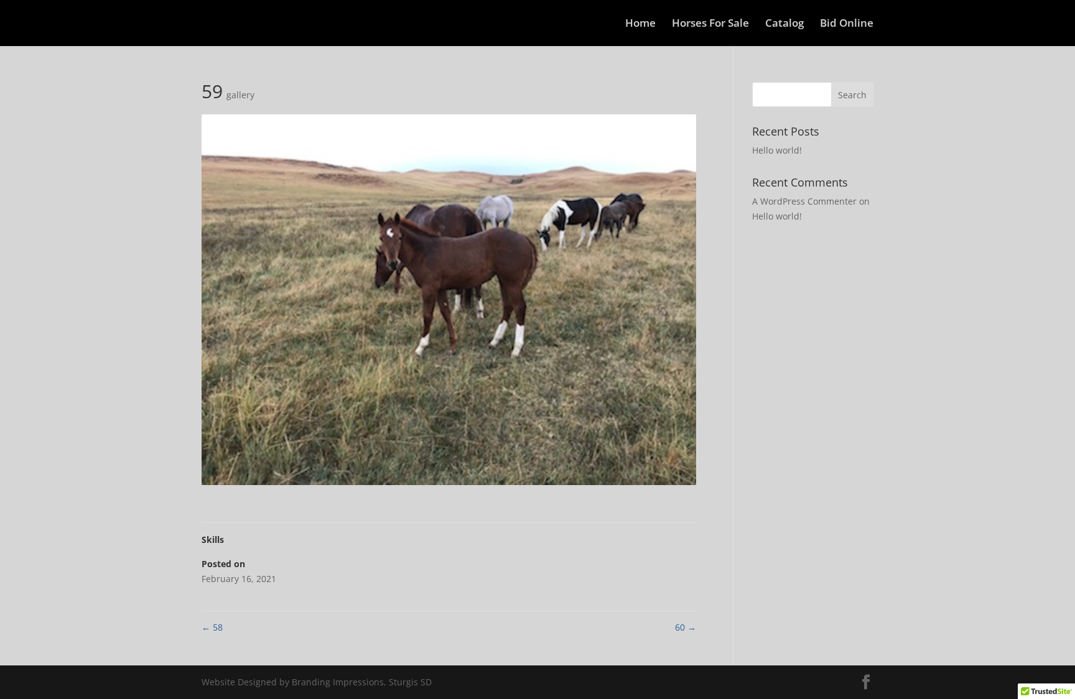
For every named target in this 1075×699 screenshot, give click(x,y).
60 (685, 627)
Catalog (784, 24)
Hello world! (777, 150)
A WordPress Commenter (804, 201)
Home (640, 24)
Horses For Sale (710, 24)
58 (212, 627)
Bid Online (846, 24)
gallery (240, 95)
